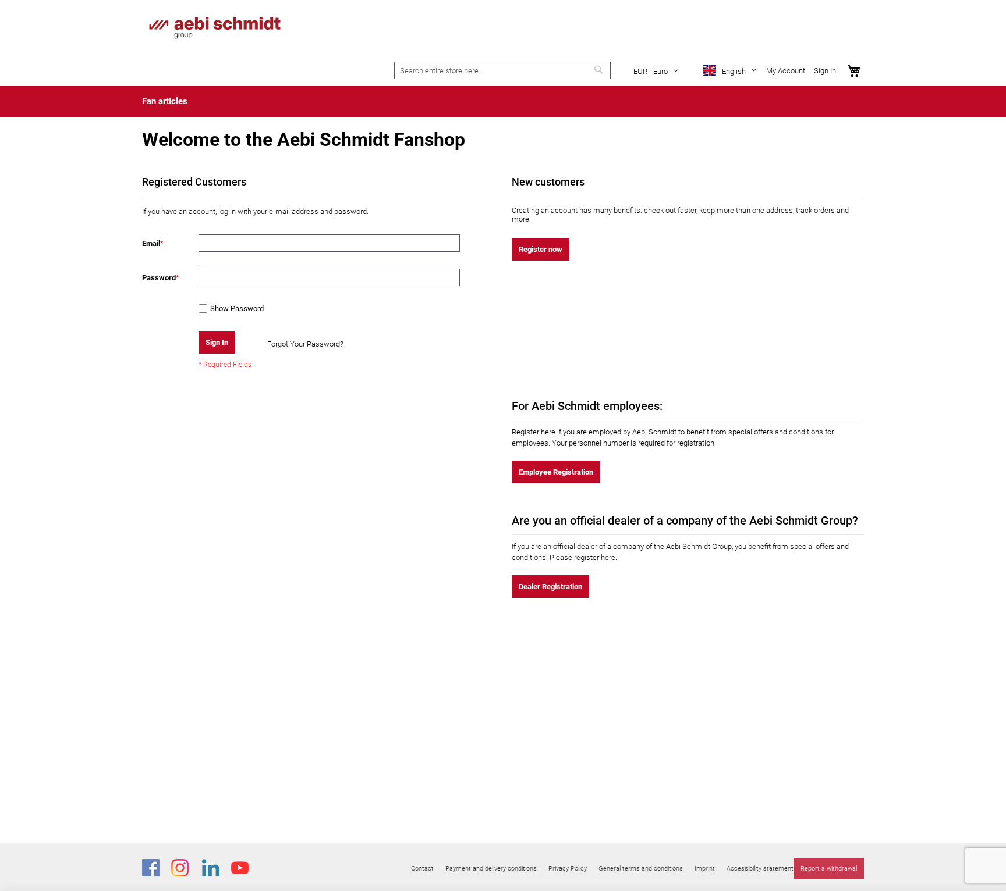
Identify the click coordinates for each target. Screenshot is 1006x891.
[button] (657, 71)
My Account (785, 70)
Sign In (825, 70)
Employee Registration (556, 472)
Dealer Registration (550, 586)
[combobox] (502, 70)
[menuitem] (164, 101)
